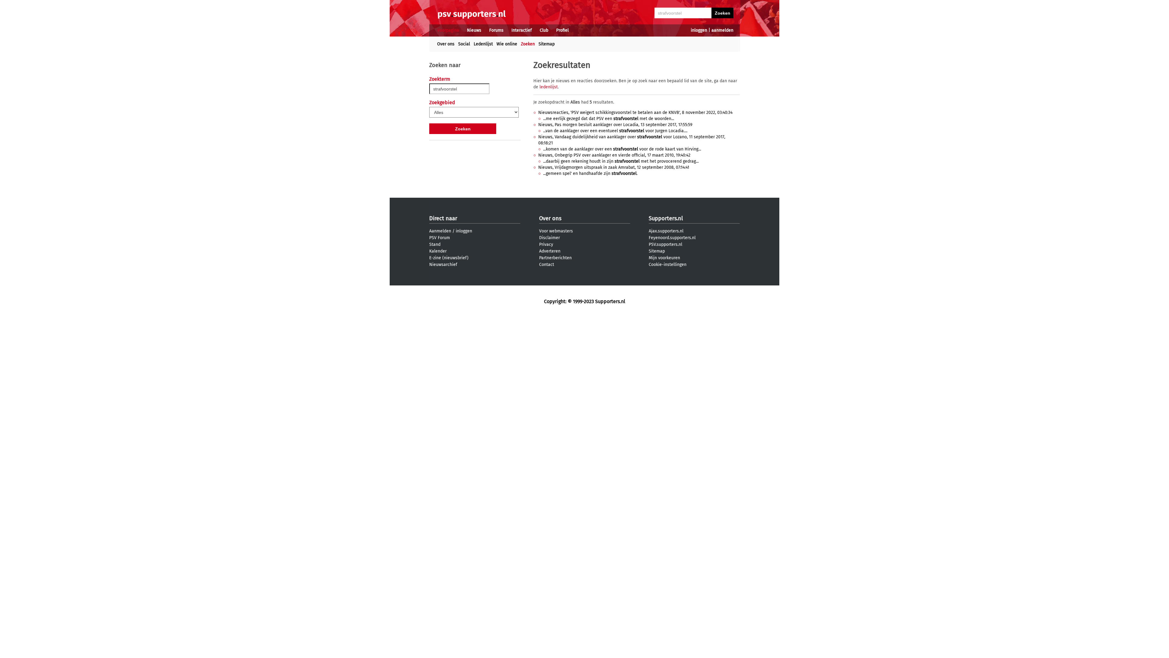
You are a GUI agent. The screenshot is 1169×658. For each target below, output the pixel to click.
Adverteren (549, 251)
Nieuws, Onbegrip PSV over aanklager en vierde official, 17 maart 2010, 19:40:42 (614, 155)
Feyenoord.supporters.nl (672, 237)
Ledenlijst (483, 44)
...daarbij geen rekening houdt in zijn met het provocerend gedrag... (621, 161)
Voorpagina (448, 30)
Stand (435, 244)
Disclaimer (549, 237)
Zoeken (528, 44)
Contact (546, 264)
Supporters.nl (666, 218)
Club (544, 30)
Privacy (546, 244)
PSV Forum (439, 237)
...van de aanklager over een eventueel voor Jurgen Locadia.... (615, 130)
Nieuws (474, 30)
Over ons (446, 44)
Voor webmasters (556, 231)
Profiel (562, 30)
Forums (496, 30)
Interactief (521, 30)
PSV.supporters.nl (665, 244)
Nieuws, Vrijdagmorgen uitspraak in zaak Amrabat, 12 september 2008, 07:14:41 (613, 167)
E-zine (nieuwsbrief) (449, 257)
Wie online (507, 44)
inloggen (699, 30)
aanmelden (722, 30)
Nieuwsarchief (443, 264)
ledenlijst (548, 87)
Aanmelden (440, 231)
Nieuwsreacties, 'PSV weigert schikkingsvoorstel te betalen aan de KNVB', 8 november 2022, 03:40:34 (635, 112)
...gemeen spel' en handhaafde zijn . (590, 173)
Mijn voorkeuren (664, 257)
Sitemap (547, 44)
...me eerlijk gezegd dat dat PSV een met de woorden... (608, 118)
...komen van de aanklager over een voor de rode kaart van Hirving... (622, 149)
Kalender (438, 251)
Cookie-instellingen (667, 264)
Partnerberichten (555, 257)
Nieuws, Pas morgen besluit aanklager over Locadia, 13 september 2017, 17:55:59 (615, 124)
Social (464, 44)
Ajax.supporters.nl (666, 231)
